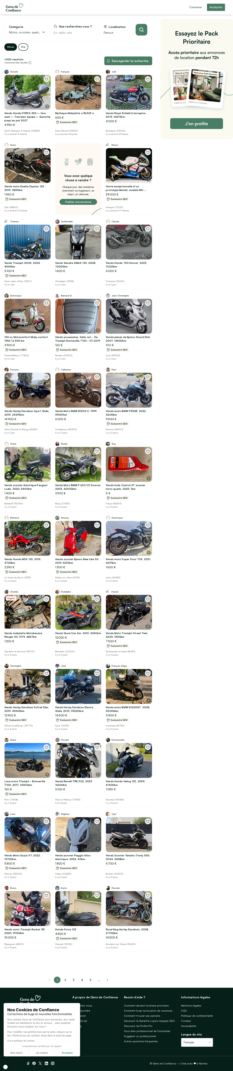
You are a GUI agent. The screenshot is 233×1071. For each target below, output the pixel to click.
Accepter (67, 1052)
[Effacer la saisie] (92, 32)
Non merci (16, 1052)
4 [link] (82, 980)
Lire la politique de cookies (20, 1040)
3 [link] (73, 980)
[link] (107, 980)
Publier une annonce (78, 201)
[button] (5, 1067)
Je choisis (42, 1052)
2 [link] (65, 980)
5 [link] (90, 980)
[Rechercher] (141, 30)
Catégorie (16, 27)
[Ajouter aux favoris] (46, 79)
